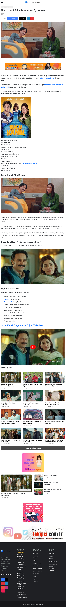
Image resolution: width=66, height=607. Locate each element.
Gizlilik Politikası (53, 561)
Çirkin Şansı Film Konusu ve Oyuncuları (9, 403)
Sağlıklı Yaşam (36, 573)
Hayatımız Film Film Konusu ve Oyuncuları (32, 385)
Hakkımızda (52, 553)
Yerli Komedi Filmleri (7, 7)
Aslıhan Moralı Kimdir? (50, 475)
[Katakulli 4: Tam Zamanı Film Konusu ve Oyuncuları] (55, 377)
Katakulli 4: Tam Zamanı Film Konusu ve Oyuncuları (54, 385)
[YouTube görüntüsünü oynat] (33, 347)
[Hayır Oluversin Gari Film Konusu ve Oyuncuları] (55, 395)
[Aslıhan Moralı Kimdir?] (38, 478)
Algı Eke (40, 78)
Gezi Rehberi (36, 565)
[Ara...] (64, 3)
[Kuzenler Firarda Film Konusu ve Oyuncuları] (33, 414)
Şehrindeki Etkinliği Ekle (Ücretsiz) (52, 568)
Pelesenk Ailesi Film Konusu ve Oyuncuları (10, 440)
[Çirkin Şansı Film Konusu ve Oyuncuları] (11, 395)
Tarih (34, 576)
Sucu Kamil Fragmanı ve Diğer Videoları (22, 325)
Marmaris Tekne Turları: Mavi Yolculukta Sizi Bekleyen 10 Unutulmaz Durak (21, 575)
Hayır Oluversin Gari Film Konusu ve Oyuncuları (52, 403)
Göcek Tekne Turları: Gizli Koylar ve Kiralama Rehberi (21, 557)
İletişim (51, 556)
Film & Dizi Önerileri (35, 556)
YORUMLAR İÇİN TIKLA (33, 448)
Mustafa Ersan (7, 14)
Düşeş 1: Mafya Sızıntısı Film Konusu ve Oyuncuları (10, 422)
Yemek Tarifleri (37, 563)
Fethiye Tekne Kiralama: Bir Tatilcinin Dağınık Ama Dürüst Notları (21, 566)
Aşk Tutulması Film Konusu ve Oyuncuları (54, 422)
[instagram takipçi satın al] (33, 532)
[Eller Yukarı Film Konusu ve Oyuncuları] (38, 485)
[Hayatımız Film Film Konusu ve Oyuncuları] (33, 377)
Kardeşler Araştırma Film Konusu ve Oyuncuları (8, 385)
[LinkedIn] (28, 18)
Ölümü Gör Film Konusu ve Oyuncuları (31, 403)
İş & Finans (36, 579)
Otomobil (35, 581)
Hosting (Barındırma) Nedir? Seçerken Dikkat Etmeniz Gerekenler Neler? (22, 594)
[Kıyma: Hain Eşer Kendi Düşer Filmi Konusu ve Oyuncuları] (55, 433)
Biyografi (35, 553)
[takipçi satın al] (33, 66)
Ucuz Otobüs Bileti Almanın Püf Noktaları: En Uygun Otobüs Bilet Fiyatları (21, 585)
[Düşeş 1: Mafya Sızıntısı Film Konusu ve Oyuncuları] (11, 414)
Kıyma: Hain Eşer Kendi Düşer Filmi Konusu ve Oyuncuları (54, 440)
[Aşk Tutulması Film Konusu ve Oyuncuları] (55, 414)
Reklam (51, 558)
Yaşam (34, 560)
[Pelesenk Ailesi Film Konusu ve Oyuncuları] (11, 433)
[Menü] (2, 3)
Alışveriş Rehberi (37, 568)
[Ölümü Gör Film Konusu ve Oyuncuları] (33, 395)
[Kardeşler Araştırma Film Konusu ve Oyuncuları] (11, 377)
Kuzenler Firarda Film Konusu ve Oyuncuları (32, 422)
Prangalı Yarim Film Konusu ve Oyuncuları (32, 440)
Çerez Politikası (53, 564)
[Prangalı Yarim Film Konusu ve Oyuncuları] (33, 433)
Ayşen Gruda (50, 78)
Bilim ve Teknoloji (37, 571)
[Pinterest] (32, 18)
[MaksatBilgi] (33, 2)
